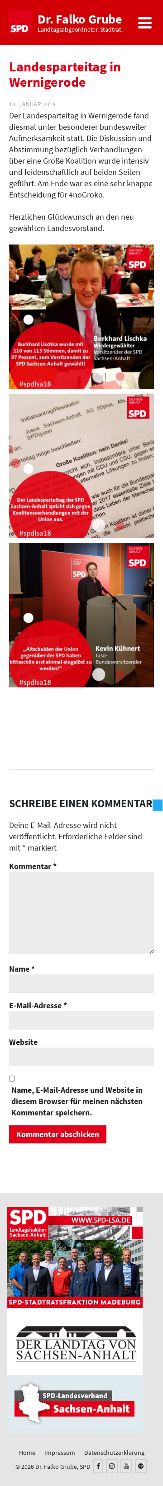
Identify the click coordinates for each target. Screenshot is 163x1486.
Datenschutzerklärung (114, 1452)
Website (23, 1042)
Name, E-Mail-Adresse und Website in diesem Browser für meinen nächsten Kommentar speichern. (77, 1101)
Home (27, 1452)
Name (22, 969)
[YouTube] (126, 1466)
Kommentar (33, 866)
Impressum (59, 1452)
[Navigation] (145, 22)
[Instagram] (112, 1466)
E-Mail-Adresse (38, 1005)
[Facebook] (98, 1466)
